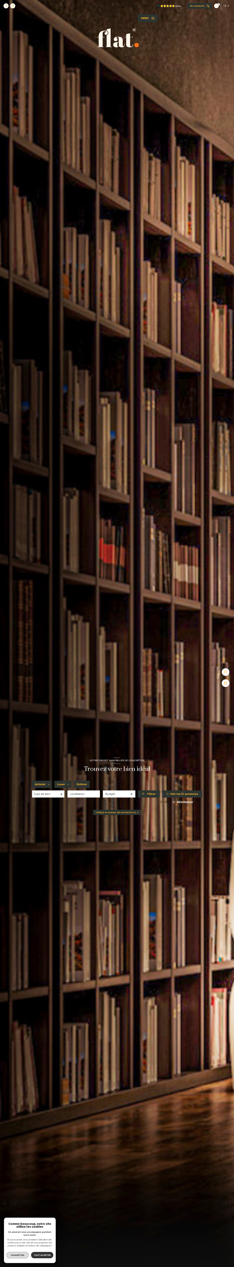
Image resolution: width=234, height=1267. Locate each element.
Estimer (82, 784)
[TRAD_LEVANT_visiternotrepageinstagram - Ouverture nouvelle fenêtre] (12, 5)
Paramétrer (17, 1255)
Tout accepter (42, 1255)
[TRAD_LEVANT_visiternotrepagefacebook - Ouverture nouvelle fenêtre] (6, 5)
